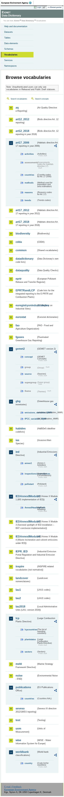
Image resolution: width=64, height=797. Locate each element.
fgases (20, 337)
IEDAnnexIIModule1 (26, 496)
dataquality (22, 270)
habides (21, 428)
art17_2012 (22, 210)
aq (17, 107)
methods (29, 182)
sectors (28, 652)
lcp (17, 618)
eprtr (18, 278)
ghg (18, 401)
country (28, 763)
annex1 (28, 463)
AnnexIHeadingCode (31, 507)
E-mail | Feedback (12, 786)
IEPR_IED (22, 551)
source (28, 374)
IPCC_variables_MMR (31, 419)
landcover (22, 578)
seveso (20, 708)
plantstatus (30, 639)
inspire (20, 566)
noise (19, 675)
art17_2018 (22, 221)
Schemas (8, 49)
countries (29, 175)
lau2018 (20, 606)
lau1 (18, 589)
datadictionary (24, 258)
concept (29, 357)
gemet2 (20, 348)
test (18, 720)
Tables (7, 37)
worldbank (22, 751)
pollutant (29, 484)
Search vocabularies (19, 99)
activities (29, 154)
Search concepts (42, 99)
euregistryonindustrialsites (26, 305)
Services (8, 60)
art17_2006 (22, 142)
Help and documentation (15, 26)
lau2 (18, 598)
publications (23, 687)
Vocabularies (10, 54)
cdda (19, 242)
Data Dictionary (28, 21)
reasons (29, 192)
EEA (17, 2)
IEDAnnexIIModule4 (26, 536)
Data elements (11, 43)
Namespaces (10, 66)
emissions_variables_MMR (31, 412)
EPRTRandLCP (25, 290)
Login (39, 7)
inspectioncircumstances (31, 473)
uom (18, 728)
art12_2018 (22, 131)
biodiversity (23, 233)
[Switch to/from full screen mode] (44, 7)
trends (28, 200)
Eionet (16, 21)
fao (18, 325)
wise (18, 740)
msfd (19, 664)
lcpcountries (31, 629)
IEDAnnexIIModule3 (26, 521)
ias (17, 440)
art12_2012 (22, 119)
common (21, 250)
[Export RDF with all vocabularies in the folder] (55, 146)
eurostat (21, 317)
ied (17, 451)
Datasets (8, 32)
